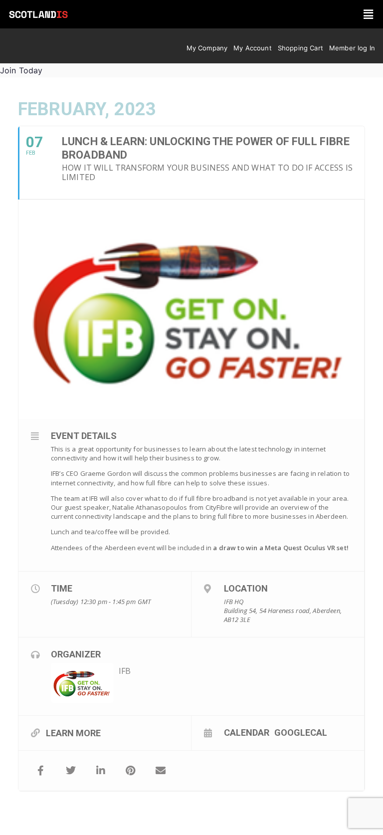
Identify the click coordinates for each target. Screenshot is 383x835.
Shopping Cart (300, 48)
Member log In (352, 48)
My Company (207, 48)
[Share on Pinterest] (130, 770)
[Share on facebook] (40, 770)
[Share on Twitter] (70, 770)
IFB (125, 670)
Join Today (21, 70)
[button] (368, 14)
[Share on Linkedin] (100, 770)
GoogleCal (300, 732)
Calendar (246, 732)
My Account (252, 48)
